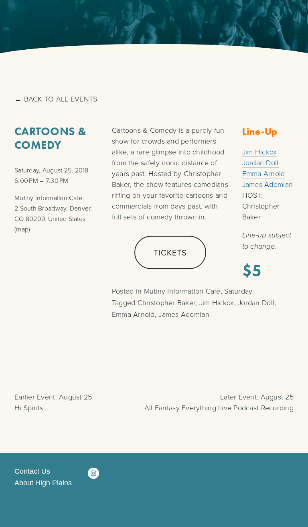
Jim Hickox (259, 151)
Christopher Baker (167, 302)
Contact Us (32, 471)
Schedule (98, 17)
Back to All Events (60, 98)
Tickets (170, 252)
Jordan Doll (260, 162)
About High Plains (43, 483)
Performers (40, 17)
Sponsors (214, 17)
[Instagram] (93, 473)
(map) (22, 229)
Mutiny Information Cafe (182, 291)
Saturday (238, 291)
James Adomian (267, 184)
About (260, 17)
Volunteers (156, 17)
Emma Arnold (263, 173)
